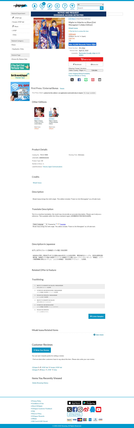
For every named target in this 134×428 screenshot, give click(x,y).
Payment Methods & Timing (77, 75)
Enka (55, 370)
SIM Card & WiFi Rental (40, 421)
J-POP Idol (44, 367)
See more (99, 335)
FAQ (33, 411)
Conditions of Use (38, 403)
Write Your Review (42, 350)
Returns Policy (36, 414)
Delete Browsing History (40, 383)
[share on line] (85, 79)
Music (43, 370)
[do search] (102, 8)
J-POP (49, 370)
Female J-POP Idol (56, 367)
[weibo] (86, 409)
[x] (69, 409)
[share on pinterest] (92, 79)
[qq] (92, 409)
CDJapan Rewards (38, 416)
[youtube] (98, 409)
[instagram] (80, 409)
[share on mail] (99, 79)
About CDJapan (37, 406)
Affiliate (34, 419)
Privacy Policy (36, 401)
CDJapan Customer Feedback (42, 408)
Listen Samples (98, 316)
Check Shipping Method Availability (79, 73)
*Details (62, 88)
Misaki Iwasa (73, 28)
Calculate (94, 70)
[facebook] (74, 409)
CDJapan (35, 367)
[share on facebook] (79, 79)
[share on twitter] (72, 79)
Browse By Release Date (19, 59)
